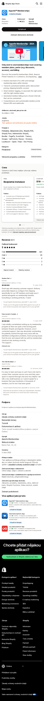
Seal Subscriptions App (17, 514)
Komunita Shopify (8, 639)
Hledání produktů (8, 587)
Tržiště (25, 587)
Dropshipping (28, 583)
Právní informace (29, 651)
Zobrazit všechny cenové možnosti (24, 232)
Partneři (26, 643)
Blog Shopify (7, 643)
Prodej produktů (8, 591)
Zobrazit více (6, 346)
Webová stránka (8, 442)
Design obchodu (8, 600)
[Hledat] (37, 3)
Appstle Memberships (10, 439)
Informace (26, 626)
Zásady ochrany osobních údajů (14, 417)
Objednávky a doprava (10, 595)
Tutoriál (5, 423)
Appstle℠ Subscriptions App (18, 501)
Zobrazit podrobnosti (10, 491)
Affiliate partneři (29, 647)
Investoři (26, 635)
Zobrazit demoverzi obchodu (22, 35)
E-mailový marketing (31, 600)
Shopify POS (28, 131)
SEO (24, 604)
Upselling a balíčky (30, 595)
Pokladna (5, 131)
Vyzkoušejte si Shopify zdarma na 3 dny (22, 557)
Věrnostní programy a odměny (13, 157)
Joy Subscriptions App (16, 527)
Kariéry (25, 631)
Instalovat (22, 29)
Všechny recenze (24, 270)
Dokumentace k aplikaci (11, 426)
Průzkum (5, 647)
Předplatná (6, 150)
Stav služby (27, 655)
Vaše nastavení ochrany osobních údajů (17, 694)
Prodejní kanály (8, 583)
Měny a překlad (29, 612)
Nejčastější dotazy (9, 420)
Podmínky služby (8, 678)
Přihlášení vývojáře (9, 673)
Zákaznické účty (16, 131)
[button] (22, 505)
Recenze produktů (30, 591)
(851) (23, 21)
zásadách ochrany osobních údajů (21, 465)
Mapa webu (6, 689)
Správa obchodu (8, 608)
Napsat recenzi (9, 270)
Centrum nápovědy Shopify (9, 627)
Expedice (26, 608)
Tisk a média (28, 639)
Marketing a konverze (10, 604)
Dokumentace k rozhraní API (11, 634)
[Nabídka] (41, 3)
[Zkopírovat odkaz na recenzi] (11, 278)
